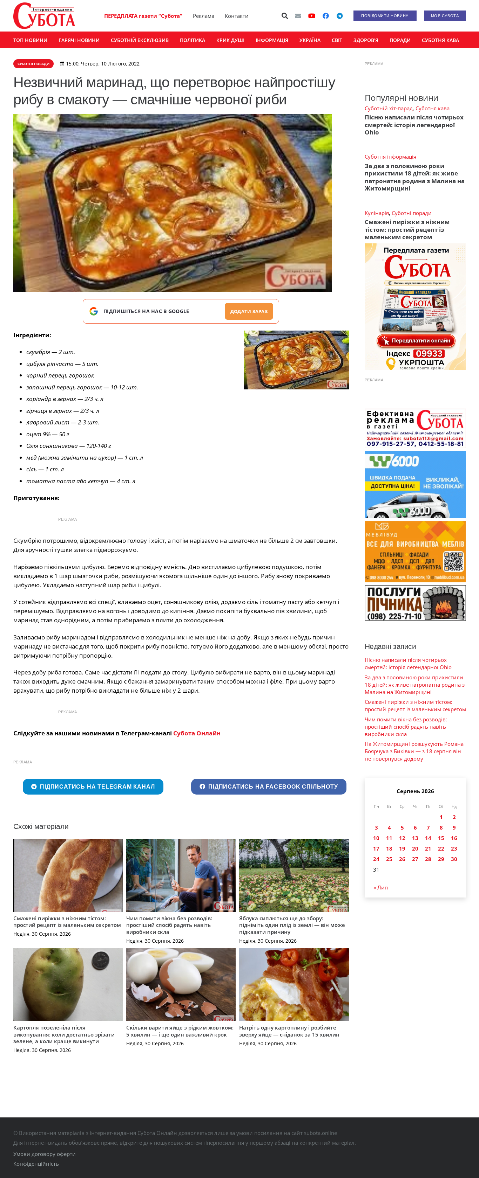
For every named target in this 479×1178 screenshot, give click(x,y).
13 (415, 837)
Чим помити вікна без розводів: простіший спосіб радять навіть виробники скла (169, 925)
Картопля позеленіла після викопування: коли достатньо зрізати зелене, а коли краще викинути (64, 1034)
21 (428, 848)
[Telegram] (339, 15)
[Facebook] (325, 15)
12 (402, 837)
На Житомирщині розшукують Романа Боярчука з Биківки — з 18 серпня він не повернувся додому (414, 751)
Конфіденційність (36, 1163)
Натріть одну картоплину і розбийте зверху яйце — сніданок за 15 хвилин (289, 1031)
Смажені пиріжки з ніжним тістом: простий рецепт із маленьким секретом (67, 922)
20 (415, 848)
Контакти (237, 15)
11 (389, 837)
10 (376, 837)
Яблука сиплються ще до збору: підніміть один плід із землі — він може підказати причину (292, 925)
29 (441, 858)
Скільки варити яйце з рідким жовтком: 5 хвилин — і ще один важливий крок (180, 1031)
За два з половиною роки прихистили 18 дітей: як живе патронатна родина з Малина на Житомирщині (415, 177)
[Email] (298, 15)
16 (454, 837)
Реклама (203, 15)
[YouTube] (311, 15)
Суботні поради (412, 212)
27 (415, 858)
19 (402, 848)
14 (428, 837)
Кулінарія (377, 212)
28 (428, 858)
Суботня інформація (390, 156)
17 (376, 848)
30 (454, 858)
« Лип (380, 887)
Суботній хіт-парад (389, 108)
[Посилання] (44, 15)
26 (402, 858)
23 (454, 848)
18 (389, 848)
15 (441, 837)
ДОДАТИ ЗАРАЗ (249, 311)
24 (376, 858)
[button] (285, 16)
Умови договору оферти (44, 1153)
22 (441, 848)
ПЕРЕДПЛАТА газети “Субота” (143, 15)
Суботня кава (433, 108)
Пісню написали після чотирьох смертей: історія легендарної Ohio (414, 124)
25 (389, 858)
